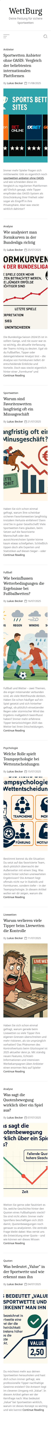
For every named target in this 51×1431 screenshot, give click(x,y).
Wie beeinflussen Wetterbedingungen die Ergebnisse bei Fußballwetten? (23, 586)
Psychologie (10, 748)
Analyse (8, 226)
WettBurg (25, 11)
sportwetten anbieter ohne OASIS (23, 178)
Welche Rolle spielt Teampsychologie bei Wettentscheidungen (21, 759)
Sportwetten (10, 393)
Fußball (7, 572)
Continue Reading (14, 375)
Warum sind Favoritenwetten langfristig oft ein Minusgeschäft (18, 406)
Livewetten (9, 914)
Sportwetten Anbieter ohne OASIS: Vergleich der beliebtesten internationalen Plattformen (22, 65)
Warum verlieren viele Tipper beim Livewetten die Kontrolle (23, 925)
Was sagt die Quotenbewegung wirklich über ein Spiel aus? (23, 1102)
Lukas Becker (15, 83)
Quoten (7, 1260)
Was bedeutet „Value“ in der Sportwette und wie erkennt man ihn (24, 1271)
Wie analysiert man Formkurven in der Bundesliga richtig (20, 237)
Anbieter (8, 49)
